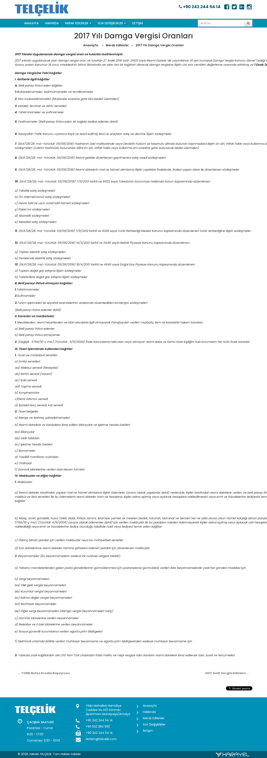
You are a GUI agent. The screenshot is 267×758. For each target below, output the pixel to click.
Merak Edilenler (117, 45)
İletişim (137, 23)
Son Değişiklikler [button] (111, 23)
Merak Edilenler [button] (77, 23)
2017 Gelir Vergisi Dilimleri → (227, 673)
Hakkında (52, 23)
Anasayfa (31, 23)
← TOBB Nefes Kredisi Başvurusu (44, 673)
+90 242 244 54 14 (201, 7)
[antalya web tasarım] (232, 754)
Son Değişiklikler (154, 724)
